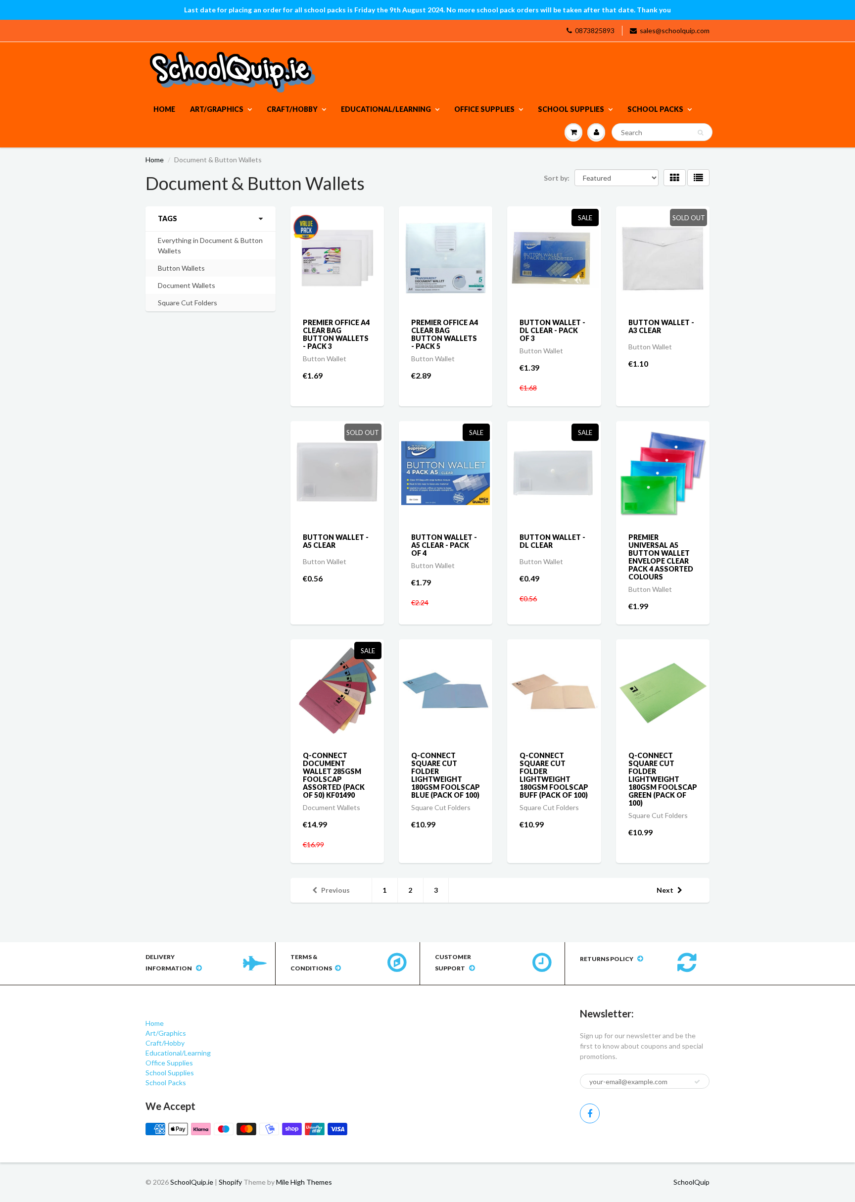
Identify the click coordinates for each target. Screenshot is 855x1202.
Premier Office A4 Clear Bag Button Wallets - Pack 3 (336, 334)
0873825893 (595, 30)
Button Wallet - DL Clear (552, 541)
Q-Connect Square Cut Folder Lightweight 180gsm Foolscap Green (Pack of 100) (662, 779)
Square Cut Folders (187, 302)
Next (665, 890)
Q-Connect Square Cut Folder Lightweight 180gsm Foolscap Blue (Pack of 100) (445, 775)
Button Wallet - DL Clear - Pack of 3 (552, 330)
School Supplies (571, 109)
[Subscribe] (697, 1082)
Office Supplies (484, 109)
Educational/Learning (386, 109)
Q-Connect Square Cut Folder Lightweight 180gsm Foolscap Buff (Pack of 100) (554, 775)
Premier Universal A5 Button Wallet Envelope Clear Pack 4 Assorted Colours (660, 557)
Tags (167, 218)
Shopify (230, 1182)
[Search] (700, 133)
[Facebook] (590, 1113)
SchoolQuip (691, 1182)
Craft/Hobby (292, 109)
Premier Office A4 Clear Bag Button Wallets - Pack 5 (444, 334)
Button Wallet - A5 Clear (336, 541)
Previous (335, 890)
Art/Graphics (216, 109)
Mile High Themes (304, 1182)
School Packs (655, 109)
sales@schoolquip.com (675, 30)
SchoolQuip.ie (191, 1182)
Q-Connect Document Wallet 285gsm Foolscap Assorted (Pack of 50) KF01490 (334, 775)
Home (164, 109)
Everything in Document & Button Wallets (210, 245)
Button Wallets (181, 268)
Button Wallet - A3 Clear (661, 326)
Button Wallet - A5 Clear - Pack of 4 (444, 545)
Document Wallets (186, 285)
